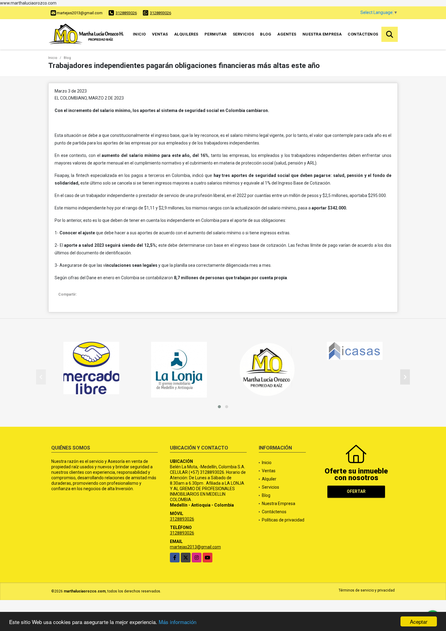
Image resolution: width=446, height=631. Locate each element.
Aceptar (418, 621)
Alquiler (269, 479)
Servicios (243, 34)
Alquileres (186, 34)
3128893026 (126, 13)
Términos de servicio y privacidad (367, 590)
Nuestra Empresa (322, 34)
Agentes (286, 34)
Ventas (160, 34)
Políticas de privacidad (283, 519)
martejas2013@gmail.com (195, 546)
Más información (177, 622)
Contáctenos (363, 34)
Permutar (215, 34)
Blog (265, 34)
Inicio (139, 34)
